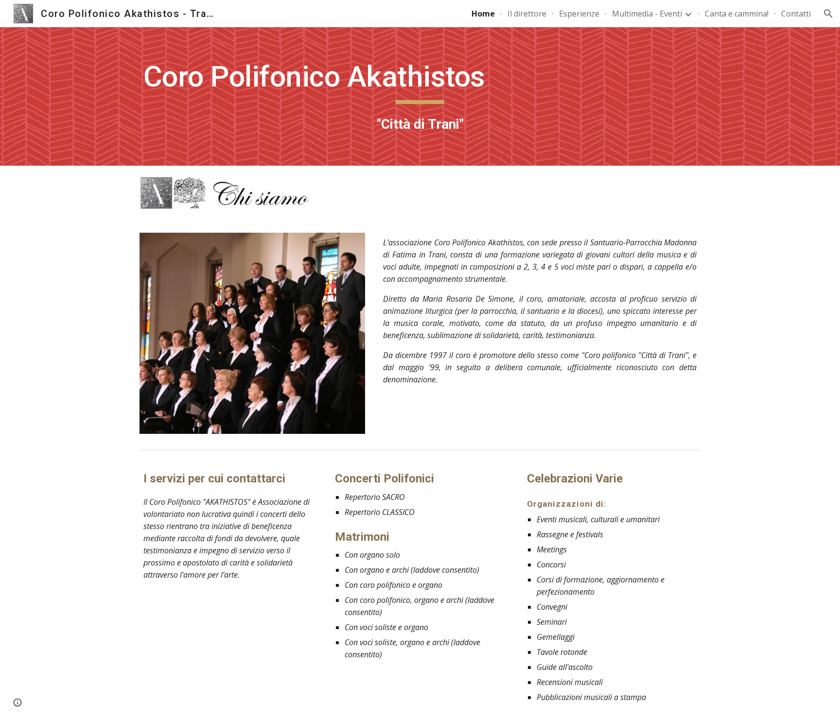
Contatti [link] (796, 13)
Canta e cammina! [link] (737, 13)
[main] (420, 96)
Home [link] (483, 13)
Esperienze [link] (579, 13)
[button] (828, 13)
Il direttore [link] (527, 13)
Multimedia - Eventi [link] (647, 13)
